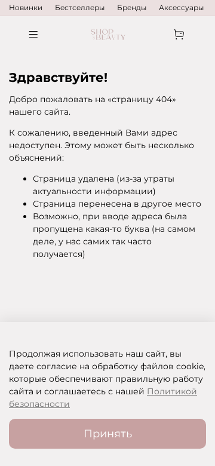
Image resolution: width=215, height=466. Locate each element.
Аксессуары (181, 7)
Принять (108, 433)
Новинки (25, 7)
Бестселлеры (80, 7)
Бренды (131, 7)
